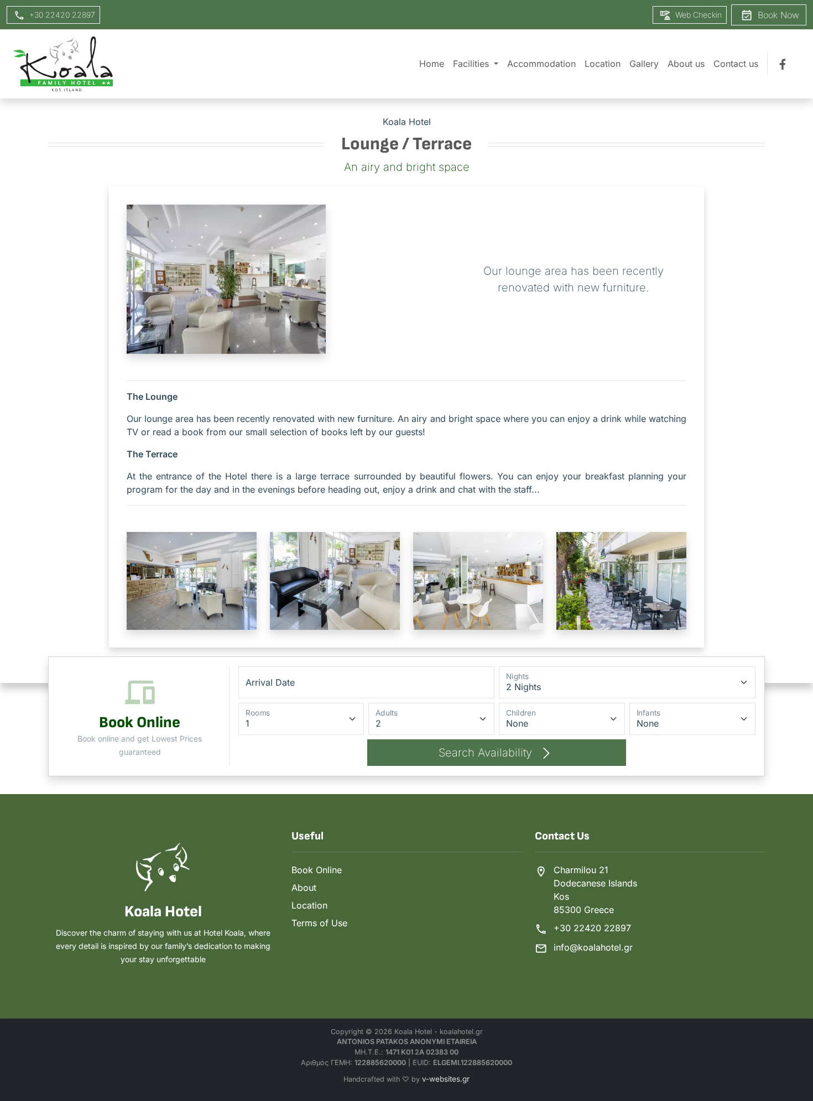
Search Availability (487, 752)
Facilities (472, 63)
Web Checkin (697, 14)
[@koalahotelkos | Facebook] (783, 64)
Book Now (777, 14)
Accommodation (541, 63)
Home (431, 63)
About (303, 887)
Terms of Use (319, 922)
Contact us (735, 63)
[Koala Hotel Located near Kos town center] (63, 64)
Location (603, 63)
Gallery (644, 63)
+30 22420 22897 (592, 927)
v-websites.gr (446, 1078)
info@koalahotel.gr (593, 947)
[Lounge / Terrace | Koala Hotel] (192, 580)
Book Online (316, 869)
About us (686, 63)
